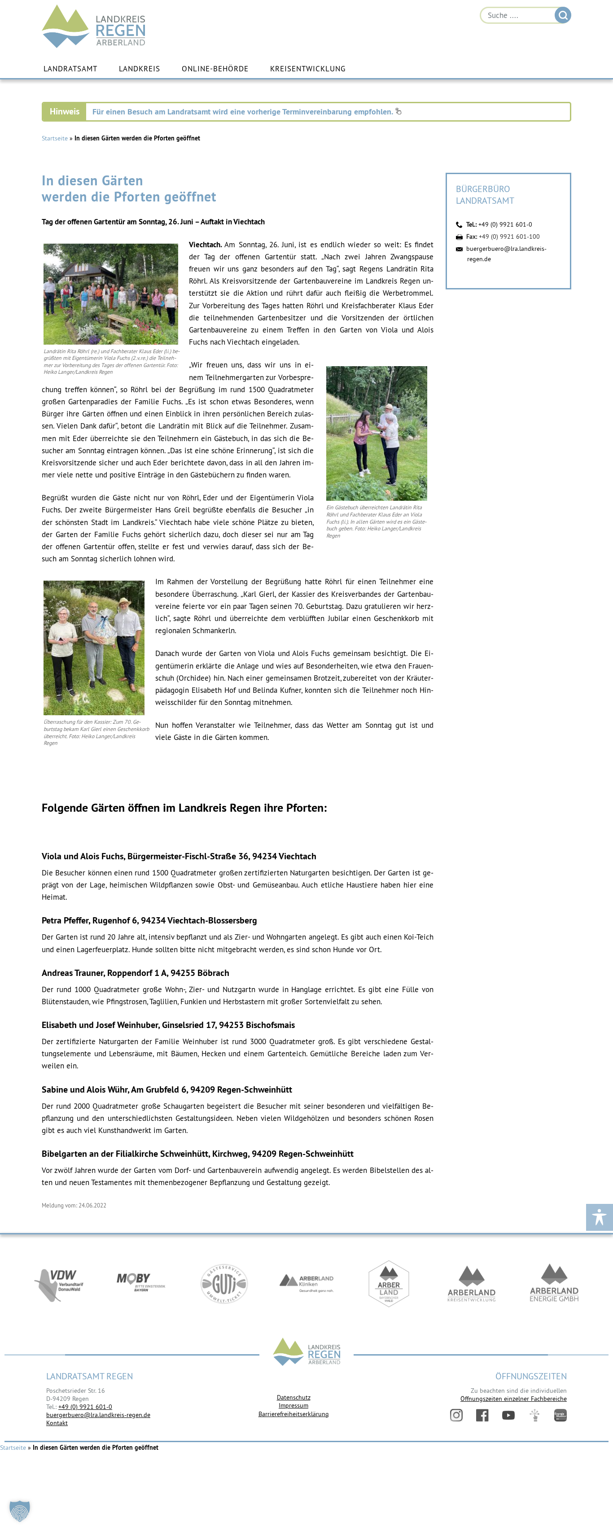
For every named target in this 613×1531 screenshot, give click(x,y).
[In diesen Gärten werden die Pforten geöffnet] (111, 342)
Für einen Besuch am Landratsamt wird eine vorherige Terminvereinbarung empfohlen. (243, 111)
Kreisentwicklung (308, 69)
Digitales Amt (534, 1415)
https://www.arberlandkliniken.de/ (306, 1284)
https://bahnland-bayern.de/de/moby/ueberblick (141, 1284)
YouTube (508, 1415)
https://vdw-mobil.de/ (59, 1284)
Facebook (482, 1415)
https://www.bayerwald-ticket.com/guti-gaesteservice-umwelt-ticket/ (224, 1284)
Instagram (456, 1415)
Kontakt (57, 1423)
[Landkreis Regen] (306, 1353)
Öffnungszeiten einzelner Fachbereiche (513, 1399)
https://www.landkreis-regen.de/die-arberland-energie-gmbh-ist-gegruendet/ (554, 1284)
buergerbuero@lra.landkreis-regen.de (98, 1415)
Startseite (55, 138)
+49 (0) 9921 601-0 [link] (85, 1407)
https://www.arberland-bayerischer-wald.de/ (389, 1284)
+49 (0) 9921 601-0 (505, 224)
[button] (19, 1511)
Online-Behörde (215, 69)
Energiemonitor (560, 1415)
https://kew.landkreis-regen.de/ (472, 1284)
